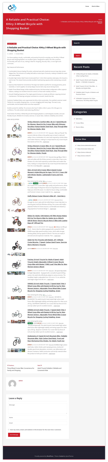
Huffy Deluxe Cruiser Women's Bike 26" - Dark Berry (46, 194)
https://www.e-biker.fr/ (84, 155)
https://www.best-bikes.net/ (85, 149)
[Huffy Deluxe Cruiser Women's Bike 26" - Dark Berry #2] (12, 208)
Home (87, 6)
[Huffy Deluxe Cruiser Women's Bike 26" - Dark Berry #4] (19, 208)
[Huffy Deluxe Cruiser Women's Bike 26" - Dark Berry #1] (9, 208)
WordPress (50, 450)
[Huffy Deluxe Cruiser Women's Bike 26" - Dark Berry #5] (23, 208)
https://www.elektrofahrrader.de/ (86, 145)
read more (46, 142)
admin (11, 54)
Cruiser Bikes (19, 54)
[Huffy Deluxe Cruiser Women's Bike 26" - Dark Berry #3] (16, 208)
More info (51, 133)
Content (61, 450)
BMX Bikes (79, 119)
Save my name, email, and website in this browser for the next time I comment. (35, 423)
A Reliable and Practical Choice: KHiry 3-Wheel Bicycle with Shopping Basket (81, 22)
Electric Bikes (95, 6)
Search (77, 43)
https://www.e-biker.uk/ (84, 152)
